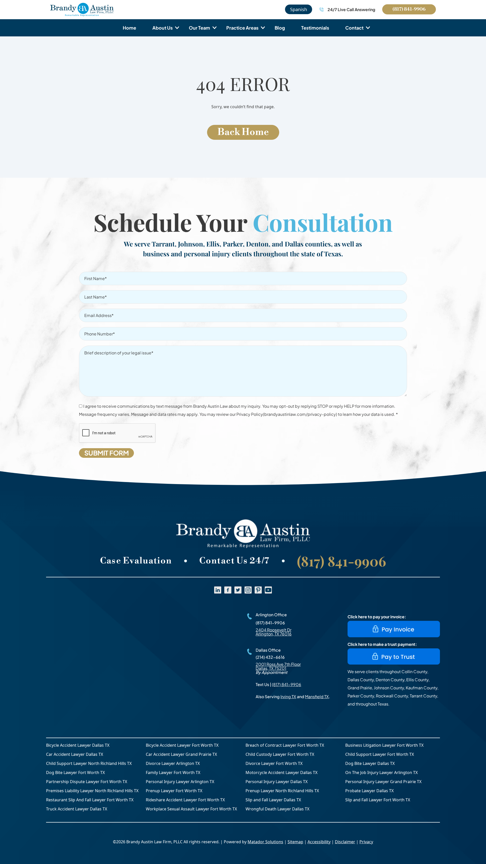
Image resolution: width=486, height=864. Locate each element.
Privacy (366, 842)
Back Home (243, 132)
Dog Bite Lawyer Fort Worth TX (75, 772)
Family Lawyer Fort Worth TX (173, 772)
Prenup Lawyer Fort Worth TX (174, 791)
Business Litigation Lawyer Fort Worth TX (384, 745)
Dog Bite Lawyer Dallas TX (370, 763)
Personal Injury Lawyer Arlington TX (180, 782)
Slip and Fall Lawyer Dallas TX (273, 800)
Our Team (199, 28)
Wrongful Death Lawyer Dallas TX (277, 809)
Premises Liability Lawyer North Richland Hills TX (92, 791)
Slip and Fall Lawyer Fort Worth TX (377, 800)
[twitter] (237, 590)
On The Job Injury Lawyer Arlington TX (381, 772)
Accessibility (319, 842)
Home (129, 28)
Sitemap (295, 842)
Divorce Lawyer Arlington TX (173, 763)
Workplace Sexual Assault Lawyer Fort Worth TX (191, 809)
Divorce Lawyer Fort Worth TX (274, 763)
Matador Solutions (265, 842)
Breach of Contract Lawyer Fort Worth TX (285, 745)
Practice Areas (242, 28)
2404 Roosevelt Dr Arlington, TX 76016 (274, 631)
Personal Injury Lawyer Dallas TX (277, 782)
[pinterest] (258, 590)
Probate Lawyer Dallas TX (369, 791)
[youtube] (268, 590)
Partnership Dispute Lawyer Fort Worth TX (86, 782)
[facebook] (227, 590)
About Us (162, 28)
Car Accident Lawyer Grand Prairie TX (181, 754)
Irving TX (288, 696)
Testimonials (315, 28)
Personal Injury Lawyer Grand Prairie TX (383, 782)
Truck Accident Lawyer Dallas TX (76, 809)
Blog (280, 28)
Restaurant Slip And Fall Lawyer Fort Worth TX (89, 800)
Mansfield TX (317, 696)
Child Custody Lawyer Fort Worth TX (280, 754)
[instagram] (248, 590)
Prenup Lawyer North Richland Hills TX (282, 791)
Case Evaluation (136, 561)
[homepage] (82, 9)
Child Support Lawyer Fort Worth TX (379, 754)
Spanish (298, 9)
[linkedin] (217, 590)
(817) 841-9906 (409, 9)
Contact (354, 28)
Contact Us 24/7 (234, 561)
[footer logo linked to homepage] (243, 533)
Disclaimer (345, 842)
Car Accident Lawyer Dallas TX (74, 754)
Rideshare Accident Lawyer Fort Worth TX (185, 800)
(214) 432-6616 (270, 657)
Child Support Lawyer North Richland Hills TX (89, 763)
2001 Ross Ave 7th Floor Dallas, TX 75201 (278, 666)
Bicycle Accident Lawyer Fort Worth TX (182, 745)
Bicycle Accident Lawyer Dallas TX (77, 745)
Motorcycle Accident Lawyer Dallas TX (281, 772)
